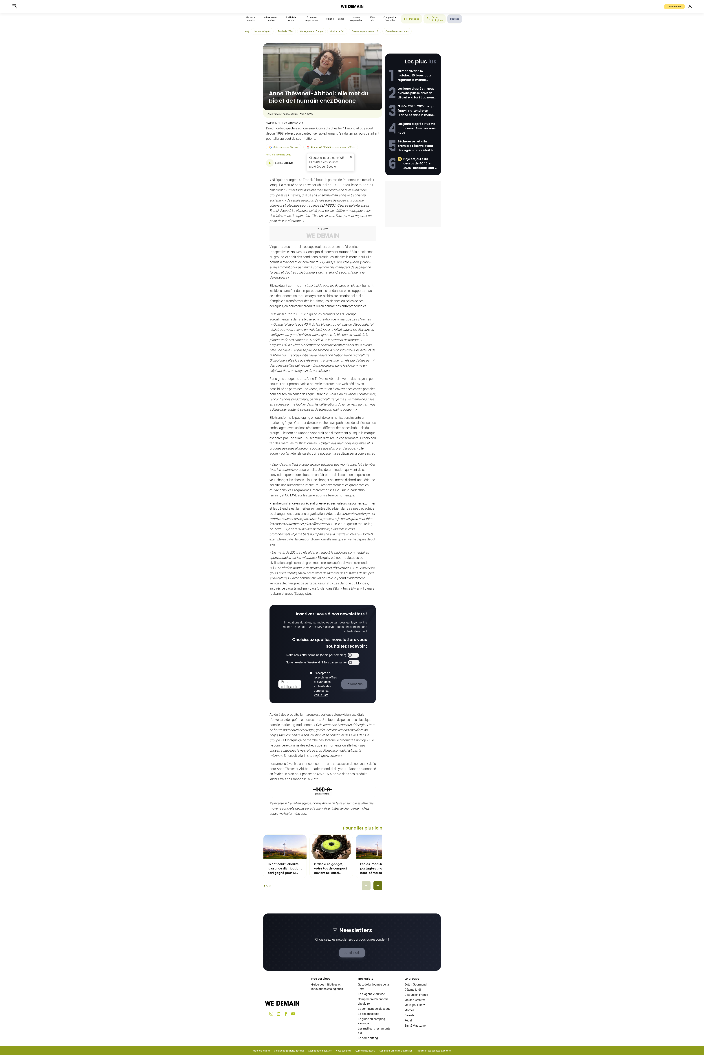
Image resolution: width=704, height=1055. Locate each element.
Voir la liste (321, 695)
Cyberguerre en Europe (311, 31)
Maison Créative (414, 1000)
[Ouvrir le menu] (15, 6)
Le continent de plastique (374, 1008)
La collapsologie (368, 1014)
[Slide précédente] (366, 885)
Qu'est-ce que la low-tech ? (365, 31)
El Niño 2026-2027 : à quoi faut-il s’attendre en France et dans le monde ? (417, 110)
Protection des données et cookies (434, 1051)
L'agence (454, 19)
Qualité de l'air (337, 31)
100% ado (372, 19)
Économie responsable (311, 19)
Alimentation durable (270, 19)
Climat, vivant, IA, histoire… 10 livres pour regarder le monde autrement (415, 75)
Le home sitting (368, 1038)
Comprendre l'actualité (390, 19)
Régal (408, 1020)
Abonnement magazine (319, 1051)
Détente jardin (413, 989)
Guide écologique (437, 19)
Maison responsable (356, 19)
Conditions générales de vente (289, 1051)
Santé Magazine (415, 1025)
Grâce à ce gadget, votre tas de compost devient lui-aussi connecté (330, 868)
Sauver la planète (251, 18)
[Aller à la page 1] (264, 886)
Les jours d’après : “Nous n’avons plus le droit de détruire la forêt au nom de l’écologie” (416, 93)
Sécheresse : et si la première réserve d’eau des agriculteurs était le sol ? (415, 146)
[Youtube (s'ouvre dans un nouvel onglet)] (293, 1014)
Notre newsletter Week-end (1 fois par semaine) (316, 662)
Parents (409, 1015)
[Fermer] (351, 157)
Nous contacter (343, 1051)
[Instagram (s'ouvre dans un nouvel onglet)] (271, 1014)
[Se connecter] (690, 6)
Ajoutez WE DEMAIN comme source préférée (333, 147)
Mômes (409, 1010)
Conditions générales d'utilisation (396, 1051)
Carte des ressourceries (397, 31)
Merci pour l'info (414, 1005)
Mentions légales (261, 1051)
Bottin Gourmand (415, 984)
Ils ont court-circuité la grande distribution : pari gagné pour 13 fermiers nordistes (285, 868)
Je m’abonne (674, 6)
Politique (329, 19)
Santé (341, 19)
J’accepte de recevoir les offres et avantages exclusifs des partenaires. (325, 684)
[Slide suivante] (377, 885)
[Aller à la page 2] (267, 886)
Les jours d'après (262, 31)
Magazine (414, 19)
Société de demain (291, 19)
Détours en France (416, 995)
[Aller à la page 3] (270, 886)
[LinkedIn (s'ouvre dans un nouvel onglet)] (278, 1014)
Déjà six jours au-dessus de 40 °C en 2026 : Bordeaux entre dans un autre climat (419, 163)
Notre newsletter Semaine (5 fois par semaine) (316, 655)
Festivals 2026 (285, 31)
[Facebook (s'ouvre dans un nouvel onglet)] (286, 1014)
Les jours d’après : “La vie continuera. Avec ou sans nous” (417, 128)
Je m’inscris (352, 953)
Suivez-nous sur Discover (286, 147)
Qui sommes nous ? (365, 1051)
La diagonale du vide (371, 994)
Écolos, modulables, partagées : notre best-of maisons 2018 (376, 868)
